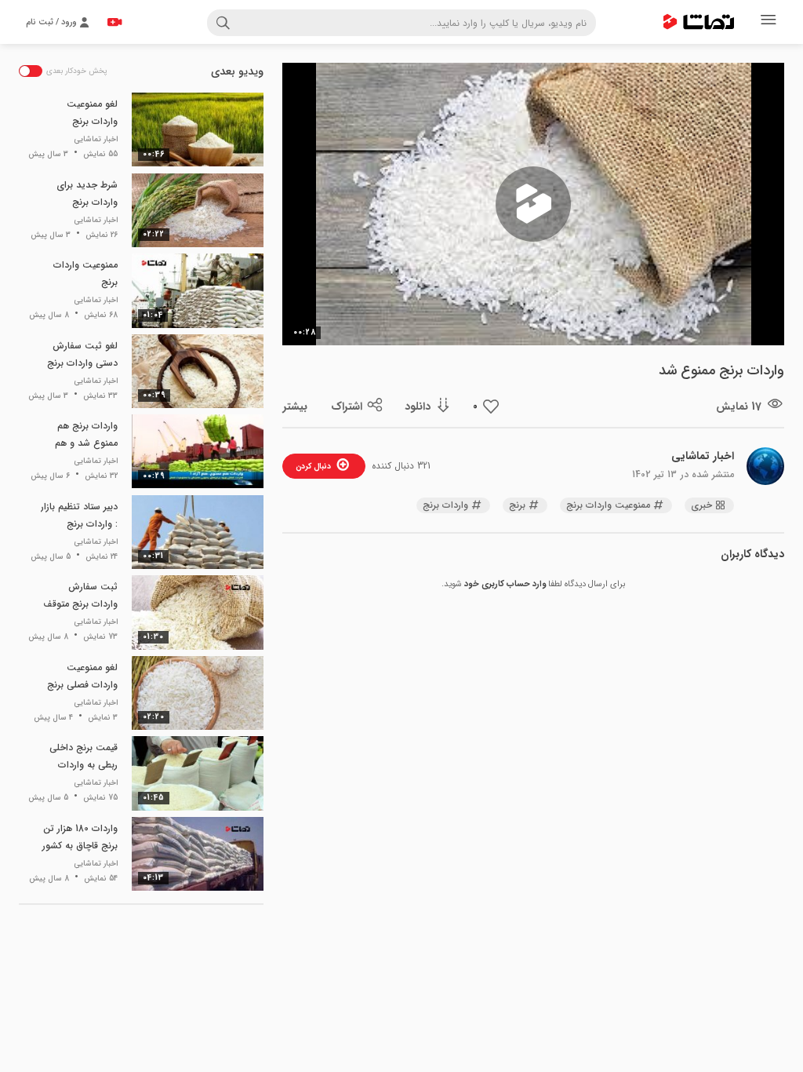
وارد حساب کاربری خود (505, 584)
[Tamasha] (698, 22)
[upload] (114, 22)
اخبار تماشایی (702, 456)
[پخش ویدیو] (533, 204)
